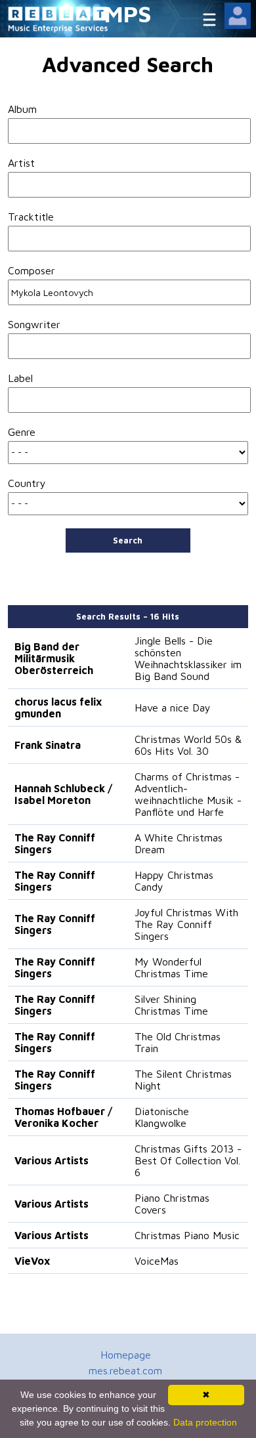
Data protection (205, 1422)
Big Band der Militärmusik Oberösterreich (53, 658)
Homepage (125, 1355)
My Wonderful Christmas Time (171, 967)
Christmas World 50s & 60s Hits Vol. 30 (188, 745)
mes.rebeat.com (125, 1370)
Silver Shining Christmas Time (171, 1005)
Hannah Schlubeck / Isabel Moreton (63, 794)
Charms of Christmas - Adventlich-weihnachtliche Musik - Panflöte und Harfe (188, 794)
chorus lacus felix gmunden (58, 707)
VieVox (32, 1261)
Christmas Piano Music (187, 1235)
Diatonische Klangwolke (162, 1117)
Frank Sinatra (47, 745)
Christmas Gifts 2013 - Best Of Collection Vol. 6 (188, 1160)
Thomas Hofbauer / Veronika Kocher (63, 1117)
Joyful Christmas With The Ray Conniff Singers (186, 924)
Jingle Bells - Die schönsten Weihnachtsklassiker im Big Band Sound (188, 658)
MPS (128, 13)
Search (127, 540)
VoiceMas (157, 1261)
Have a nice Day (173, 707)
